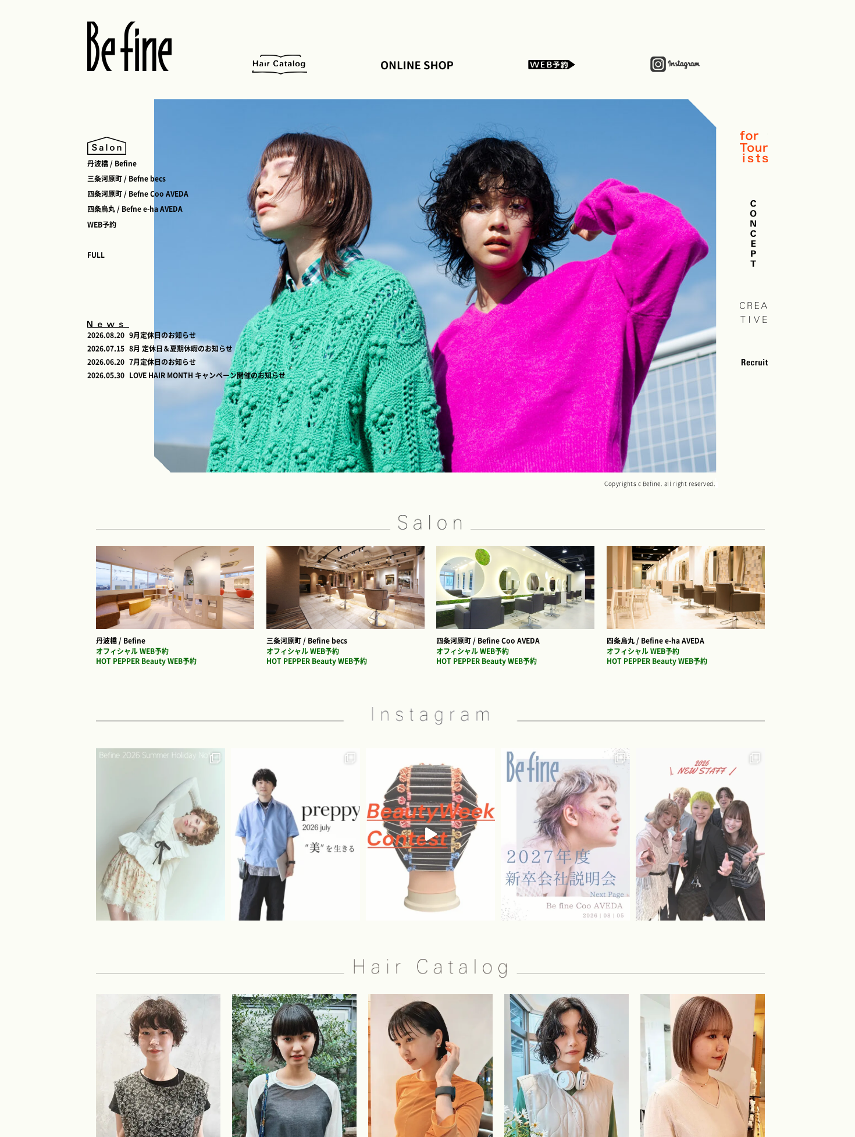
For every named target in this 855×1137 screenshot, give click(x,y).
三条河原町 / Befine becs (306, 640)
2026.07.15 (105, 348)
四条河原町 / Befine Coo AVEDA (488, 640)
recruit (754, 361)
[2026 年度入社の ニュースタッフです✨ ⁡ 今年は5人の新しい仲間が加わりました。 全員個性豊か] (700, 834)
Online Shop (417, 64)
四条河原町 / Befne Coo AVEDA (137, 194)
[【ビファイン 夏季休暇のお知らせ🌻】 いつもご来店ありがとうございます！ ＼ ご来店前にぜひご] (160, 834)
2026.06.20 (105, 362)
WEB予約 (552, 64)
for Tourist (754, 148)
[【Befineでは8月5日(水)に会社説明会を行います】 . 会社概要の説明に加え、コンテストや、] (565, 834)
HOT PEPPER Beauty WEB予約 (146, 661)
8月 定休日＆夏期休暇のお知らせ (181, 348)
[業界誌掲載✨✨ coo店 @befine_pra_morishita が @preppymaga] (295, 834)
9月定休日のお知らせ (162, 335)
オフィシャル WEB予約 (132, 651)
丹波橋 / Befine (112, 163)
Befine (129, 46)
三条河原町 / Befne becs (126, 178)
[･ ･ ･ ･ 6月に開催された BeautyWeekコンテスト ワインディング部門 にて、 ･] (430, 834)
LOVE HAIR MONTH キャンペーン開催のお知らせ (207, 375)
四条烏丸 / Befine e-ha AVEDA (655, 640)
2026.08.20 (105, 335)
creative (754, 313)
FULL (96, 255)
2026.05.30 (105, 375)
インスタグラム (675, 64)
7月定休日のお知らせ (162, 362)
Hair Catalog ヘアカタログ (276, 64)
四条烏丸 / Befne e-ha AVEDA (135, 209)
